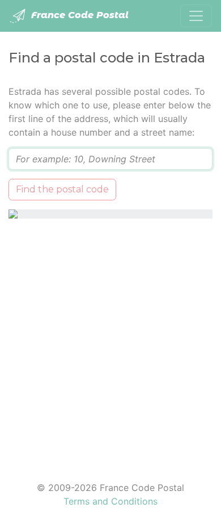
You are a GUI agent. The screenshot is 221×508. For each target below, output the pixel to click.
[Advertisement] (110, 343)
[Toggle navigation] (196, 16)
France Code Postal (78, 15)
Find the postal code (62, 189)
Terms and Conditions (110, 501)
